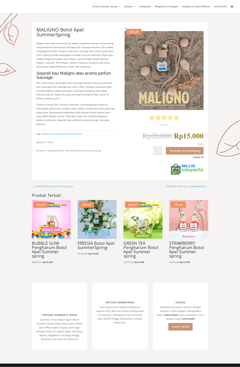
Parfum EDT (220, 6)
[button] (126, 29)
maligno (45, 133)
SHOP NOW (180, 326)
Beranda (40, 150)
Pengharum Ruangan (166, 6)
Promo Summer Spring (105, 6)
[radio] (152, 118)
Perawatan (145, 6)
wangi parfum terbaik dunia (66, 133)
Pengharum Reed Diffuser (196, 6)
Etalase (128, 6)
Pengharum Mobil (55, 150)
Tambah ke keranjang (184, 151)
